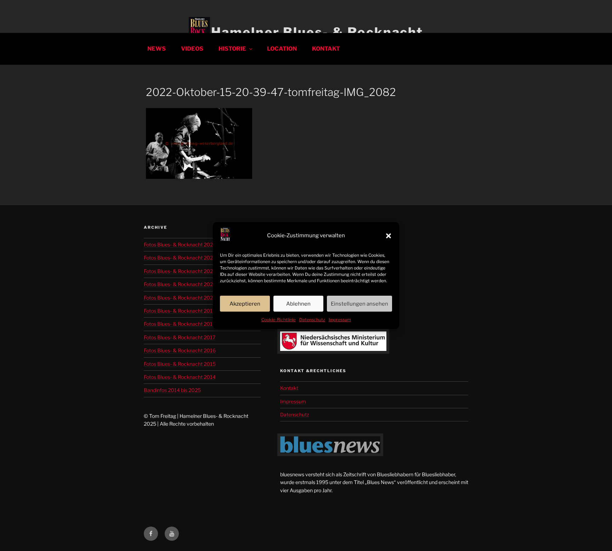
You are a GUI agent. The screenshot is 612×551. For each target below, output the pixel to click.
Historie (232, 48)
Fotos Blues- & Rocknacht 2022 (180, 284)
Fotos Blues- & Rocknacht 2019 (180, 311)
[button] (388, 235)
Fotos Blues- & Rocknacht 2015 (180, 364)
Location (282, 48)
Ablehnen (298, 304)
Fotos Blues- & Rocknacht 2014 (180, 377)
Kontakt (326, 48)
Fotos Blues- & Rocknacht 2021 (179, 298)
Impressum (340, 319)
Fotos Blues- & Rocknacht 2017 (179, 337)
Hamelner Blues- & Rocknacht (317, 32)
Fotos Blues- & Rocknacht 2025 (180, 245)
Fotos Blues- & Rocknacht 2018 (180, 324)
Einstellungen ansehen (359, 304)
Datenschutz (312, 319)
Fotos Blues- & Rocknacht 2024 (180, 258)
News (156, 48)
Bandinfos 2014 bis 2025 (172, 390)
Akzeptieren (245, 304)
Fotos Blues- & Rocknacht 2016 (180, 350)
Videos (192, 48)
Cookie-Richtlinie (278, 319)
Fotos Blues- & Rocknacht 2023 (180, 271)
